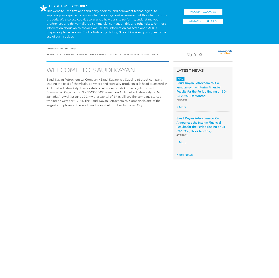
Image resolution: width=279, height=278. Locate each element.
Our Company (65, 55)
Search (195, 55)
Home (50, 55)
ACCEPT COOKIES (203, 11)
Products (115, 55)
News (155, 55)
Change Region (201, 55)
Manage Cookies (203, 21)
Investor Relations (136, 55)
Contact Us (189, 55)
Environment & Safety (91, 55)
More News (185, 154)
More (182, 107)
